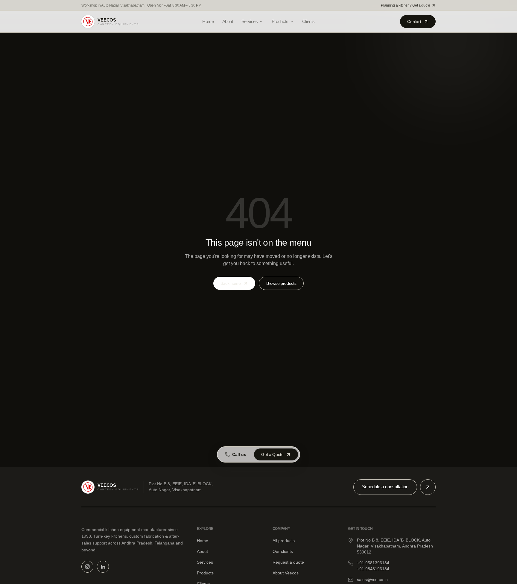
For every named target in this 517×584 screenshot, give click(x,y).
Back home (231, 283)
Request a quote (288, 562)
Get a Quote (272, 454)
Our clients (283, 551)
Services (249, 21)
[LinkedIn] (103, 567)
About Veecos (286, 573)
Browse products (281, 283)
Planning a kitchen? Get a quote (405, 5)
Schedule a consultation (385, 486)
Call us (239, 454)
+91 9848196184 (373, 568)
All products (284, 540)
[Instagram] (87, 567)
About (227, 21)
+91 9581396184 (373, 562)
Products (280, 21)
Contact (414, 21)
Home (208, 21)
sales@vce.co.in (372, 579)
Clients (308, 21)
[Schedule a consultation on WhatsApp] (428, 487)
